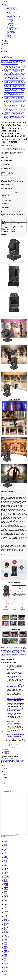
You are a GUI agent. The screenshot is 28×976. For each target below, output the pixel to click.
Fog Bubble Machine (12, 21)
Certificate (6, 43)
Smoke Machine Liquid (12, 28)
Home (5, 4)
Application (9, 36)
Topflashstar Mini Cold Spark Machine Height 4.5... (15, 672)
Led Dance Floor (11, 15)
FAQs (5, 44)
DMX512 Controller (11, 17)
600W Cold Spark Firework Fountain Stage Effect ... (15, 722)
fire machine (16, 760)
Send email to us (4, 157)
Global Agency (7, 42)
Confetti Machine (11, 8)
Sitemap (2, 757)
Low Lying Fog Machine (12, 9)
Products (6, 5)
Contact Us (6, 46)
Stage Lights (9, 24)
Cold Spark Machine (11, 7)
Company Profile (11, 35)
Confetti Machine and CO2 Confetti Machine (11, 758)
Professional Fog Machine (11, 761)
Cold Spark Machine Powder (13, 11)
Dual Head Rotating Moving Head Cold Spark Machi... (15, 685)
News (5, 39)
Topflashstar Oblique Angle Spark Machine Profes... (15, 709)
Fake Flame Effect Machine (13, 16)
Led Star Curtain (10, 27)
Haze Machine (10, 23)
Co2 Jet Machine (11, 12)
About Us (6, 33)
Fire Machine (10, 19)
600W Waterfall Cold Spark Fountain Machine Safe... (15, 699)
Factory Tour (10, 37)
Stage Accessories (11, 32)
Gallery (5, 40)
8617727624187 (7, 792)
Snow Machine (10, 25)
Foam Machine (10, 13)
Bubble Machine (10, 29)
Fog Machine (10, 20)
